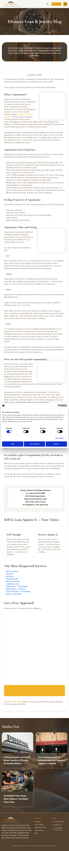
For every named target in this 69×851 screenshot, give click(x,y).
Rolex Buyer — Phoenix (15, 589)
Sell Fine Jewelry (13, 581)
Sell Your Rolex (12, 571)
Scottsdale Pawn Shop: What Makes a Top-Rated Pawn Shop (16, 799)
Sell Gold (9, 574)
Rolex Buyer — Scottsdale (16, 586)
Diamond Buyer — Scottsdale (18, 591)
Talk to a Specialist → (34, 691)
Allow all (56, 444)
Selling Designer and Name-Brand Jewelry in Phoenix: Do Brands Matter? (17, 760)
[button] (65, 4)
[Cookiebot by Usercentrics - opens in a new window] (59, 405)
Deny (12, 444)
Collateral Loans (12, 584)
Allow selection (34, 444)
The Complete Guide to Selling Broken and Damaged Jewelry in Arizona (51, 760)
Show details (59, 438)
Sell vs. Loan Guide (13, 594)
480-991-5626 (15, 702)
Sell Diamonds (12, 579)
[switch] (26, 431)
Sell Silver (10, 576)
